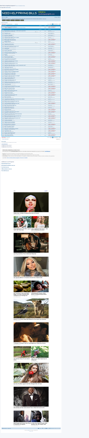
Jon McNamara (47, 151)
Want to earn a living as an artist (9, 88)
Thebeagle (6, 53)
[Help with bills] (31, 13)
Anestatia (6, 59)
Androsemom (50, 50)
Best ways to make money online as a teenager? (12, 75)
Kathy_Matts (50, 126)
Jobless (6, 80)
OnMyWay (6, 74)
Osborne (50, 107)
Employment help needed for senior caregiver (11, 37)
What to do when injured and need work (10, 90)
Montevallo (6, 55)
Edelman (50, 90)
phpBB (28, 430)
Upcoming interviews (7, 109)
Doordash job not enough (8, 92)
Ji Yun (49, 37)
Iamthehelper (50, 65)
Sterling (50, 113)
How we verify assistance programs (13, 157)
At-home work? (6, 48)
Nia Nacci (50, 105)
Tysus (6, 57)
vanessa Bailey (7, 40)
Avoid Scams (8, 7)
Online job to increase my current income (11, 63)
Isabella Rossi (50, 67)
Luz (49, 41)
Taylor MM (50, 48)
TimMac (6, 89)
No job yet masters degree (8, 56)
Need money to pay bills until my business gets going (13, 113)
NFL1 (6, 127)
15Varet (6, 133)
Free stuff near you (5, 170)
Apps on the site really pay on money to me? (11, 46)
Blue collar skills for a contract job (9, 124)
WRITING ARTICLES (7, 41)
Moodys (6, 93)
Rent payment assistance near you (8, 165)
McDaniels (6, 129)
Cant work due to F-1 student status (10, 73)
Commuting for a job (7, 130)
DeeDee (6, 118)
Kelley (6, 70)
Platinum (6, 99)
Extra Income (4, 22)
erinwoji (6, 42)
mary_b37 (6, 31)
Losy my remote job (7, 84)
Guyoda (6, 95)
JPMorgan (50, 54)
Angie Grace (6, 72)
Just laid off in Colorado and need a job (10, 94)
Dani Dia (6, 76)
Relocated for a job (7, 33)
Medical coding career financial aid (10, 39)
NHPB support (50, 35)
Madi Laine (6, 112)
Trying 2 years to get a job (8, 67)
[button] (51, 24)
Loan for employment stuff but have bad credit (11, 103)
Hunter (6, 108)
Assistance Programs (22, 27)
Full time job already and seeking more (10, 52)
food (5, 97)
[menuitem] (7, 17)
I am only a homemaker (8, 120)
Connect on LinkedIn (23, 157)
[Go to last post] (52, 35)
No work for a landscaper (8, 35)
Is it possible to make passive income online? (11, 111)
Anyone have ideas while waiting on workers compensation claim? (15, 65)
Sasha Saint (6, 116)
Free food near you (5, 167)
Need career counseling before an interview (11, 128)
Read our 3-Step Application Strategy (20, 5)
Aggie (6, 131)
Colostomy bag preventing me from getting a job (12, 82)
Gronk (6, 135)
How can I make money (8, 50)
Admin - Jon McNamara (8, 27)
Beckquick (6, 110)
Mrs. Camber (50, 84)
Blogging (5, 54)
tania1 (6, 61)
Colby (6, 91)
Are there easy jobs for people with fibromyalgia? (12, 86)
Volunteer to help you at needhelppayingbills (11, 71)
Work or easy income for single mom (10, 105)
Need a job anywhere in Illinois (9, 126)
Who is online (3, 141)
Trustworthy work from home (9, 44)
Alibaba (50, 132)
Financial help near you (6, 163)
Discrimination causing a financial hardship (11, 69)
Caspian (6, 114)
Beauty (6, 78)
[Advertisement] (25, 3)
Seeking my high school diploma (9, 122)
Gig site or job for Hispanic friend (9, 132)
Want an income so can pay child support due (11, 101)
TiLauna (50, 122)
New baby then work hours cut (9, 107)
